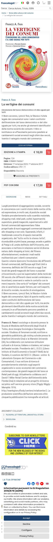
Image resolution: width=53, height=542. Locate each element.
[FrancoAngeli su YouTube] (12, 474)
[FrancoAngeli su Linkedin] (6, 474)
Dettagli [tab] (43, 197)
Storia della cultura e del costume (21, 13)
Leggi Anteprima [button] (25, 145)
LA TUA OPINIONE (12, 480)
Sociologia (10, 419)
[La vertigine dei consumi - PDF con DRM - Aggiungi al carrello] (48, 185)
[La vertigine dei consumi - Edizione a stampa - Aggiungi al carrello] (48, 152)
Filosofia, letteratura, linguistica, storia (24, 415)
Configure (26, 530)
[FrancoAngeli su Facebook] (3, 474)
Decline (26, 524)
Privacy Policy (26, 536)
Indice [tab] (27, 197)
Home (4, 13)
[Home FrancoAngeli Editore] (10, 3)
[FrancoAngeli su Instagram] (9, 474)
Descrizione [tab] (11, 197)
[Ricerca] (50, 8)
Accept (26, 518)
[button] (21, 3)
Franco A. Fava (8, 100)
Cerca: (4, 8)
